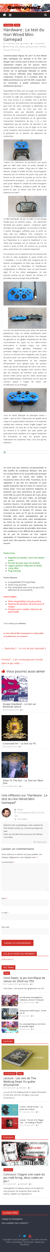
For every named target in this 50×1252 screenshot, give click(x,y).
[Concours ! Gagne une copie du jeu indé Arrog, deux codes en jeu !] (25, 1143)
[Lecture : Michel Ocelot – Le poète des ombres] (10, 1105)
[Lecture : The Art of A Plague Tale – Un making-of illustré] (10, 1119)
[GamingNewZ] (25, 5)
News (7, 973)
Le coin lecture (10, 1074)
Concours (8, 1170)
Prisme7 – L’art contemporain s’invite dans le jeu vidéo (22, 661)
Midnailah (25, 984)
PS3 (4, 50)
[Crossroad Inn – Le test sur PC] (15, 716)
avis (16, 47)
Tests (17, 25)
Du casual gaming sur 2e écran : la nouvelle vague (32, 1025)
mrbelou (26, 43)
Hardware (8, 25)
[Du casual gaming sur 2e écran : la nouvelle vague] (10, 1023)
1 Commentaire (39, 43)
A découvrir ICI (8, 959)
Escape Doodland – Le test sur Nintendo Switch (19, 705)
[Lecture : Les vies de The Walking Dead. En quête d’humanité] (25, 1047)
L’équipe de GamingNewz (12, 1219)
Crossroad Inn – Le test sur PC (19, 743)
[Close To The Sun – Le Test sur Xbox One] (15, 753)
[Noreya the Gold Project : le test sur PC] (10, 1009)
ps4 (8, 50)
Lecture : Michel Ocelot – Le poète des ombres (31, 1108)
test (18, 50)
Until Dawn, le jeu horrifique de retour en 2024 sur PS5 (24, 979)
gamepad (29, 47)
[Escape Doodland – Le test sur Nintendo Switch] (15, 677)
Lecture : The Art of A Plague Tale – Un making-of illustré (31, 1121)
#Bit (7, 47)
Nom (4, 898)
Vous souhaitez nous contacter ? (15, 1223)
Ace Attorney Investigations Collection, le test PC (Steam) (31, 998)
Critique (22, 47)
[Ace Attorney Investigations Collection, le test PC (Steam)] (10, 996)
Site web (5, 927)
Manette (43, 47)
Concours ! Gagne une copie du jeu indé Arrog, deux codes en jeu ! (24, 1177)
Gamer (36, 47)
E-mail (5, 912)
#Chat (12, 47)
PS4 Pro (13, 50)
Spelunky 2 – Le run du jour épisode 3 (24, 648)
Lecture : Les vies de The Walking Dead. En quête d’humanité (19, 1081)
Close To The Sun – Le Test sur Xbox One (23, 782)
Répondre (41, 842)
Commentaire (8, 862)
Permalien (22, 819)
